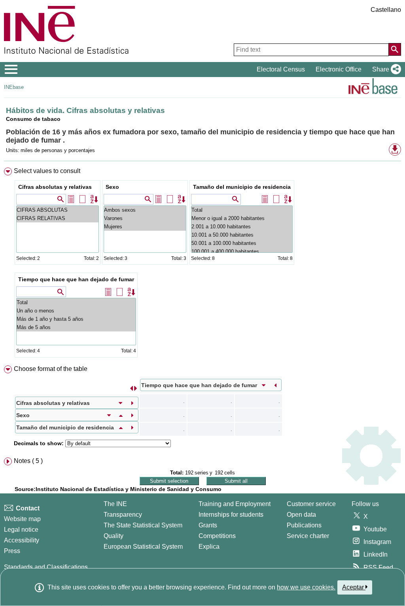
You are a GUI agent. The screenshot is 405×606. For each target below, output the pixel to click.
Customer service (311, 504)
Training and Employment (235, 504)
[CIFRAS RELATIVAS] (57, 218)
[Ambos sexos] (145, 210)
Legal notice (21, 529)
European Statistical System (143, 546)
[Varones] (145, 218)
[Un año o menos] (76, 311)
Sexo (112, 187)
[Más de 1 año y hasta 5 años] (76, 319)
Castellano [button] (386, 9)
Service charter (308, 536)
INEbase (14, 87)
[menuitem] (202, 264)
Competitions (217, 536)
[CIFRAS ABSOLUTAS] (57, 210)
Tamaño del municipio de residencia (242, 187)
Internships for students (231, 514)
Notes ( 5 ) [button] (28, 460)
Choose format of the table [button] (50, 368)
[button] (385, 69)
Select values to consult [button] (47, 170)
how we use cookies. (306, 587)
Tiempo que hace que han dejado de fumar (76, 279)
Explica (209, 546)
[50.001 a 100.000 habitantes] (241, 243)
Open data (301, 514)
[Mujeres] (145, 226)
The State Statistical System (143, 525)
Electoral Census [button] (281, 69)
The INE (115, 504)
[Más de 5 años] (76, 327)
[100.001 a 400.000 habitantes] (241, 251)
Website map (22, 519)
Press (12, 551)
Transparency (123, 514)
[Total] (241, 210)
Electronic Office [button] (338, 69)
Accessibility (21, 540)
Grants (208, 525)
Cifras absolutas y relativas (55, 187)
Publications (304, 525)
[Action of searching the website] (394, 49)
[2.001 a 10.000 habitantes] (241, 226)
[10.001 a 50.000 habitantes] (241, 235)
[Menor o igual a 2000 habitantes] (241, 218)
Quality (113, 536)
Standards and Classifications (46, 567)
